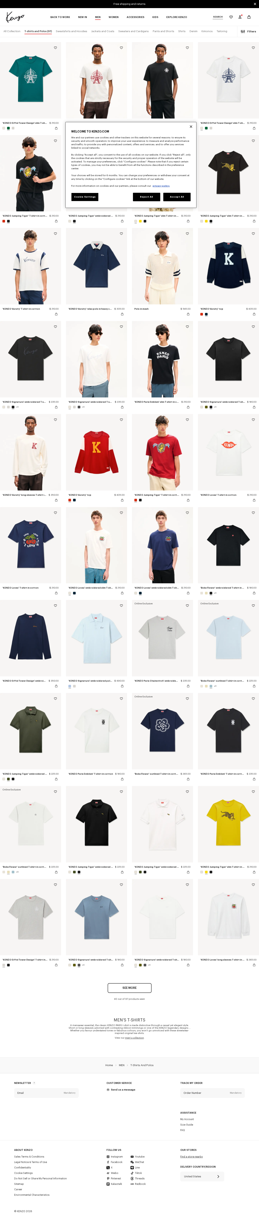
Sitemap (19, 1184)
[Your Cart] (249, 17)
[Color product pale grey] (12, 128)
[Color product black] (8, 221)
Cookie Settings (23, 1173)
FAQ (182, 1130)
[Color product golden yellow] (140, 221)
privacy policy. (161, 186)
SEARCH (218, 17)
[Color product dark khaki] (8, 779)
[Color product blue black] (206, 314)
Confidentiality (22, 1167)
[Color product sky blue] (70, 686)
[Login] (240, 17)
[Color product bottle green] (8, 128)
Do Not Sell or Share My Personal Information (40, 1178)
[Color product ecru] (206, 593)
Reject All (146, 197)
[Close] (191, 126)
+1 (17, 407)
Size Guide (186, 1125)
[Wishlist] (55, 48)
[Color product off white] (4, 128)
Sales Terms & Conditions (29, 1157)
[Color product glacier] (211, 686)
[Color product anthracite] (79, 407)
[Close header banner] (255, 4)
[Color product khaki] (206, 407)
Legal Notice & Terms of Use (30, 1162)
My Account (187, 1119)
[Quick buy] (56, 128)
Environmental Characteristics (32, 1195)
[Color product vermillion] (4, 221)
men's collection (134, 1038)
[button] (46, 1093)
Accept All (177, 197)
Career (18, 1189)
